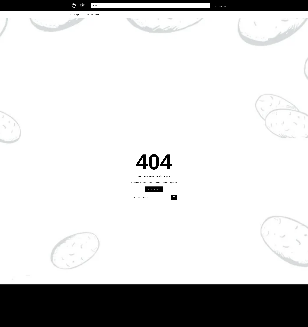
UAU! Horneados (93, 14)
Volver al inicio (154, 189)
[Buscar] (207, 5)
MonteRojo (74, 14)
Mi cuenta (219, 6)
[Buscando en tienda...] (174, 197)
